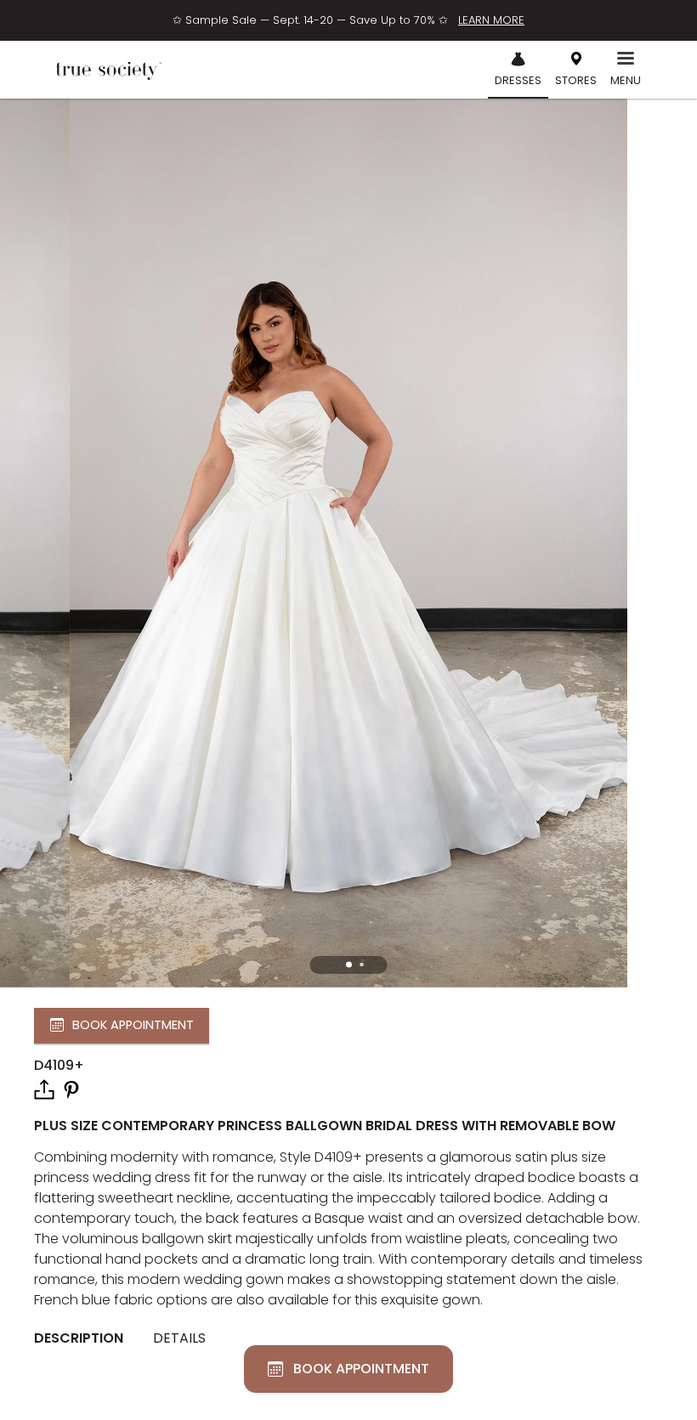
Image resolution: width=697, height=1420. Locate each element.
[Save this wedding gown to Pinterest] (71, 1088)
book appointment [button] (133, 1024)
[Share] (44, 1089)
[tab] (85, 1338)
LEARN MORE (491, 20)
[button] (349, 965)
